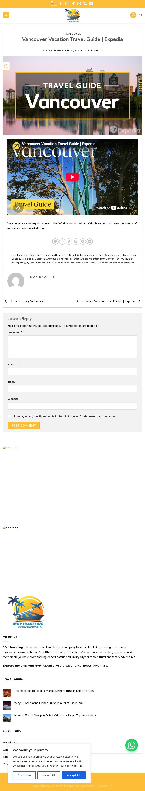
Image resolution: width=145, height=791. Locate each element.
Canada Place (96, 255)
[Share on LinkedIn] (89, 241)
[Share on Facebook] (62, 241)
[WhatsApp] (131, 745)
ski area (56, 262)
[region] (49, 763)
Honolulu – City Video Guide (27, 301)
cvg (120, 255)
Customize (24, 775)
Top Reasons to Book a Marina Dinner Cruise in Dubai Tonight (54, 691)
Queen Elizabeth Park (38, 262)
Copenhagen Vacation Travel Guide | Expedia (106, 301)
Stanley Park (68, 262)
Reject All (49, 775)
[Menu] (6, 15)
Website (13, 399)
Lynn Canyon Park (110, 258)
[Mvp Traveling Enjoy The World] (72, 15)
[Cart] (133, 15)
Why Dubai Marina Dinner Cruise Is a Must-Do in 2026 (50, 703)
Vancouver (82, 262)
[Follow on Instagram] (67, 4)
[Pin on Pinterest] (83, 241)
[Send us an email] (79, 4)
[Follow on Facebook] (61, 4)
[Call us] (85, 4)
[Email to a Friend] (76, 241)
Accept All (73, 775)
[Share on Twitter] (69, 241)
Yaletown (129, 262)
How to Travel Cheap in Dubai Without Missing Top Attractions (55, 715)
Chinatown (111, 255)
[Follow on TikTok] (73, 4)
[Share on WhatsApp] (55, 241)
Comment (15, 332)
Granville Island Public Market (62, 258)
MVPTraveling (94, 50)
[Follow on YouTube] (91, 4)
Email (12, 382)
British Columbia (78, 255)
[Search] (140, 15)
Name (12, 364)
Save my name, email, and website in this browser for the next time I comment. (64, 416)
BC (66, 255)
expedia (29, 258)
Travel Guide (72, 33)
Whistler (118, 262)
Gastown (40, 258)
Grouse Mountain (89, 258)
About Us (9, 742)
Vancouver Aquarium (100, 262)
